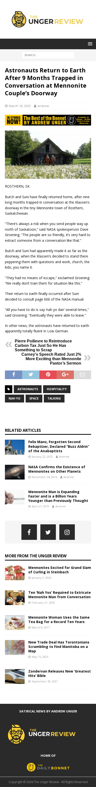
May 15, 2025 (40, 657)
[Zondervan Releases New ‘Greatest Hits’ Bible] (15, 676)
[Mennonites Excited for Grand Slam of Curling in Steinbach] (15, 572)
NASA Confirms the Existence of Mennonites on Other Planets (56, 469)
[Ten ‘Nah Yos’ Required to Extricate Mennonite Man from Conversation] (15, 597)
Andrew (43, 106)
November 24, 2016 (44, 477)
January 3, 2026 (41, 577)
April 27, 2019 (40, 506)
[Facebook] (29, 532)
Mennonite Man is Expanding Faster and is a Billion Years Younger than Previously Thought (58, 496)
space (34, 398)
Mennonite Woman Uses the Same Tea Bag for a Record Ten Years (59, 619)
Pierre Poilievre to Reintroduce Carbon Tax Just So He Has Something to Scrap (43, 345)
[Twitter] (48, 532)
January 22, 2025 (42, 456)
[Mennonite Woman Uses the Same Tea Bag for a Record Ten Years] (15, 622)
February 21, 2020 (43, 602)
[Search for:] (48, 54)
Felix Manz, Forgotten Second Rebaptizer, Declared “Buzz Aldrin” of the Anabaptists (58, 446)
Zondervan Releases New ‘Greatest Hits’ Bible (59, 673)
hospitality (57, 389)
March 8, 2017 (41, 627)
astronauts (27, 389)
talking (54, 398)
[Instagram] (67, 532)
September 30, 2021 (45, 681)
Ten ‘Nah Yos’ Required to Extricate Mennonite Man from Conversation (59, 594)
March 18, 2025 (20, 106)
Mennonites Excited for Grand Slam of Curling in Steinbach (59, 569)
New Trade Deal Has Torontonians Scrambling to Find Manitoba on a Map (58, 646)
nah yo (14, 398)
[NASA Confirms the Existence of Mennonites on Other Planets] (15, 472)
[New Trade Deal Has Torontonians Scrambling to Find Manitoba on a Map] (15, 647)
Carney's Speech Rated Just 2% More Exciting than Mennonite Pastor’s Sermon (51, 358)
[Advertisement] (50, 415)
